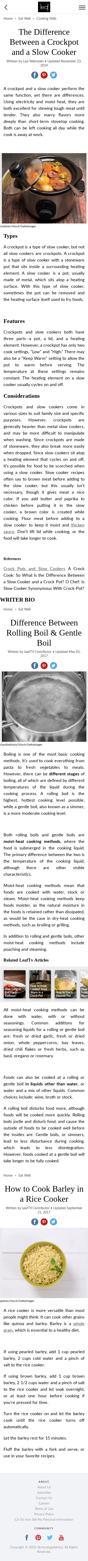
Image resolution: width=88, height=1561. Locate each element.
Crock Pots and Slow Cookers (34, 569)
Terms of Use (44, 1509)
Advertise (44, 1492)
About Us (44, 1487)
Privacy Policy (44, 1514)
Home (8, 18)
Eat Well (25, 18)
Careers (44, 1503)
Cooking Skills (46, 18)
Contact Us (44, 1498)
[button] (34, 75)
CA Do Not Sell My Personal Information (44, 1519)
